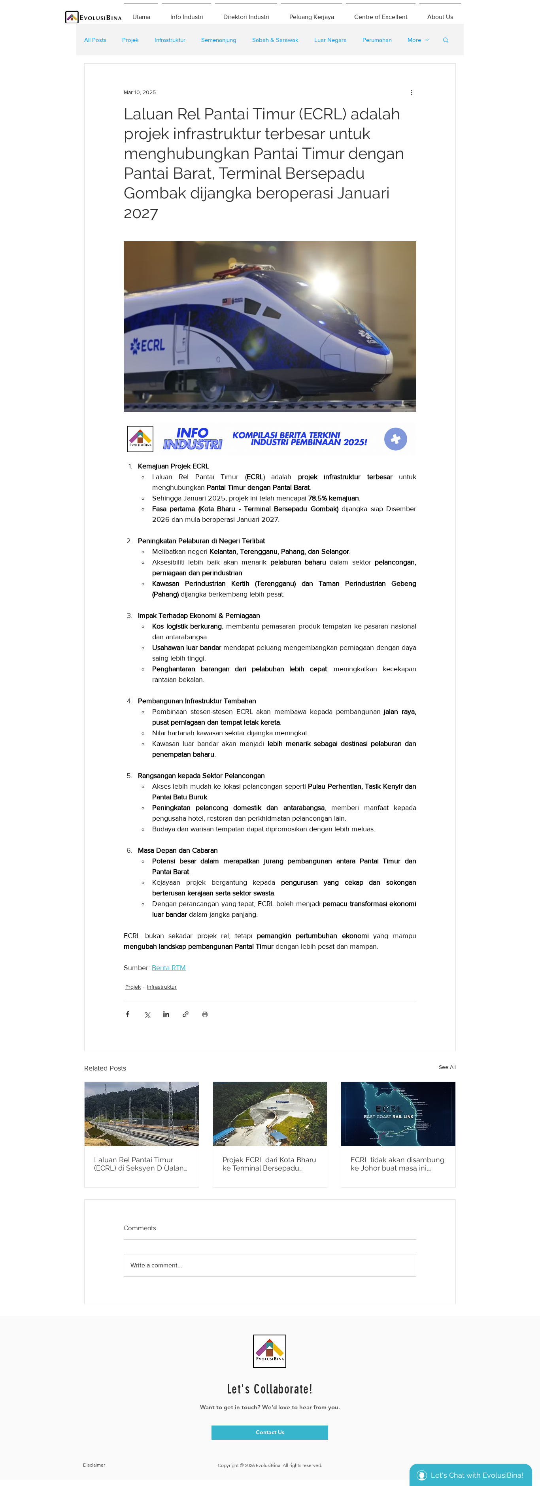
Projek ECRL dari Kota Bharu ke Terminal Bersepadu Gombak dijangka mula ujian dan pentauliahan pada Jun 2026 (270, 1164)
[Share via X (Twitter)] (147, 1014)
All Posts (95, 39)
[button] (445, 39)
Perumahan (377, 39)
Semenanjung (218, 39)
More (414, 39)
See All (447, 1067)
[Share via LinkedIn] (166, 1014)
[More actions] (411, 92)
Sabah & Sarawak (275, 39)
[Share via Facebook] (127, 1014)
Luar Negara (330, 39)
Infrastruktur (170, 39)
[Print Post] (205, 1014)
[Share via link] (185, 1014)
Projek (130, 39)
